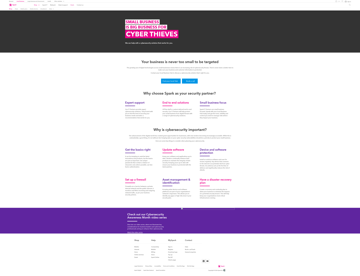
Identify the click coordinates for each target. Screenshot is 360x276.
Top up (170, 255)
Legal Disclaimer (138, 266)
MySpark (53, 5)
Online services (139, 255)
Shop (36, 5)
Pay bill (170, 257)
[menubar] (59, 1)
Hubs (186, 247)
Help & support (63, 5)
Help (153, 240)
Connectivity (155, 247)
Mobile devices (34, 9)
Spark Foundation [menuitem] (160, 270)
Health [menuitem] (49, 1)
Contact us (80, 5)
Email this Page (181, 266)
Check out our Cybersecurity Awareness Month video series (147, 216)
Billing (153, 252)
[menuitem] (38, 5)
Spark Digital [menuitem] (137, 270)
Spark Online (155, 257)
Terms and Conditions (168, 266)
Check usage (172, 260)
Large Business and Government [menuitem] (35, 1)
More (50, 9)
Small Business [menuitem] (20, 1)
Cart (339, 1)
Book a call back (190, 249)
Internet (136, 249)
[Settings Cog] (341, 1)
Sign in (170, 247)
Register (170, 249)
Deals (72, 5)
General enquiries (190, 252)
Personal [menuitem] (11, 1)
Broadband (44, 9)
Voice (136, 252)
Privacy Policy (148, 266)
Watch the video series (135, 232)
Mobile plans (24, 9)
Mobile (136, 247)
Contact (188, 240)
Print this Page (190, 266)
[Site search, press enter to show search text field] (350, 5)
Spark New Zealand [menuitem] (148, 270)
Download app (172, 252)
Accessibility (157, 266)
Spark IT (44, 5)
